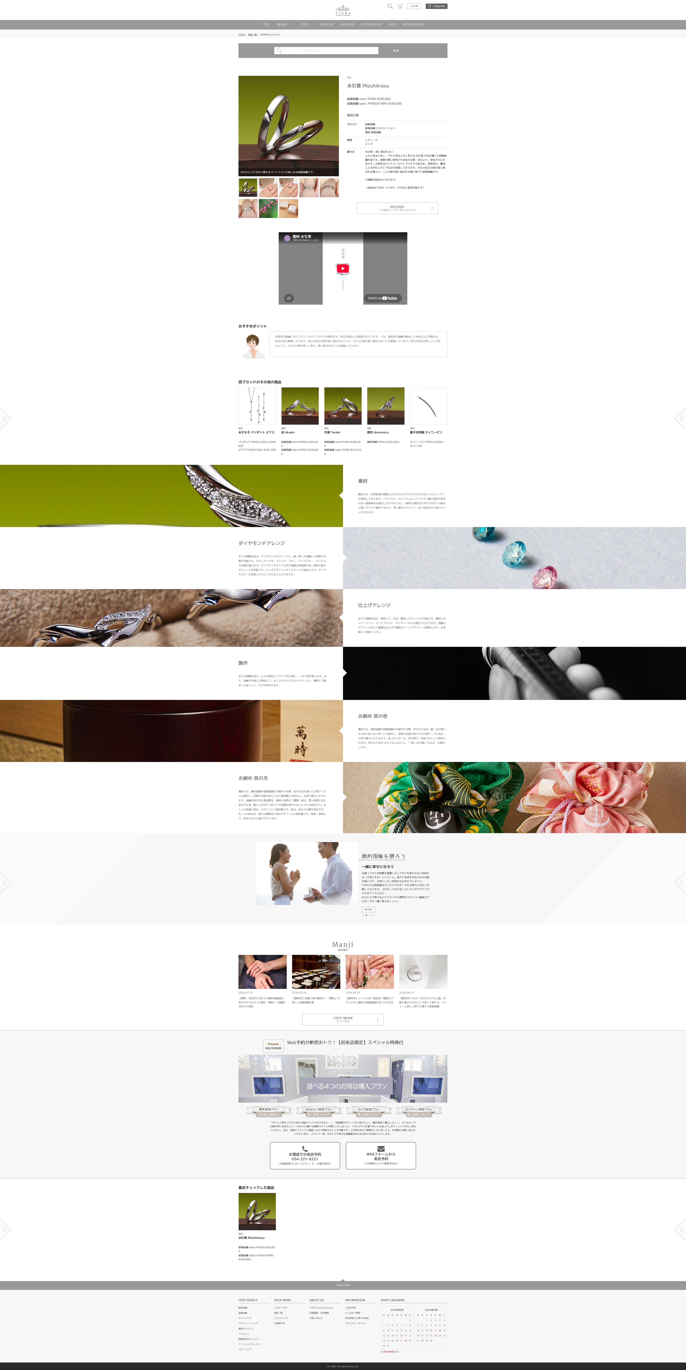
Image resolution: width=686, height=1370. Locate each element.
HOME (241, 34)
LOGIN (414, 6)
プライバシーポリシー (356, 1323)
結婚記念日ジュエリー (249, 1339)
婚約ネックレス (245, 1328)
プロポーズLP (280, 1307)
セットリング (244, 1318)
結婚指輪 (242, 1312)
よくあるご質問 (352, 1312)
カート (400, 6)
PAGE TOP (343, 1285)
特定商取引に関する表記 (357, 1318)
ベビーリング (244, 1349)
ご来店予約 (438, 6)
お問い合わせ (316, 1318)
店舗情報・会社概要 (319, 1312)
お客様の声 (279, 1323)
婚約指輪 (242, 1307)
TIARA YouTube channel (322, 1307)
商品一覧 (252, 34)
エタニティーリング (248, 1323)
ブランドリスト (281, 1318)
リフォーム (243, 1333)
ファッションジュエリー (250, 1344)
